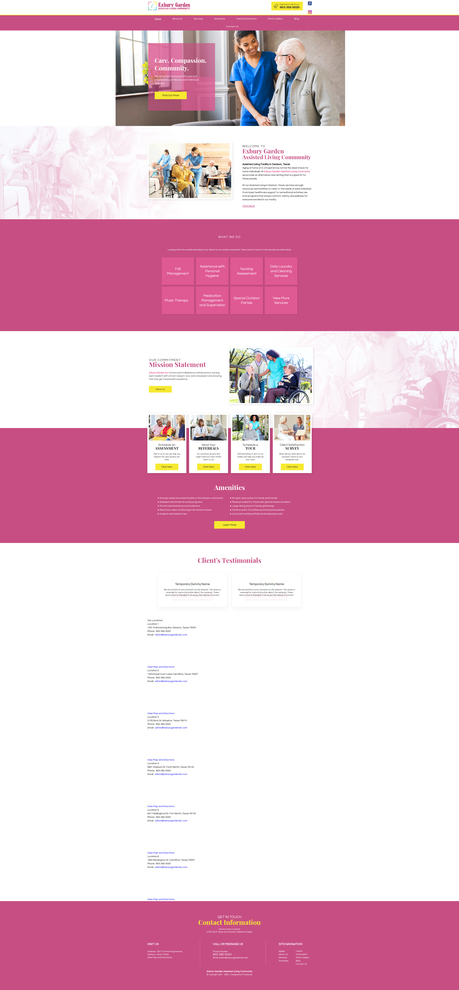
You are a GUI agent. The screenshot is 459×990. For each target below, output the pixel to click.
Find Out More (170, 95)
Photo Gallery (275, 19)
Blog (296, 19)
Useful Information (246, 19)
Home (158, 19)
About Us (177, 19)
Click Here (166, 467)
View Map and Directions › (160, 957)
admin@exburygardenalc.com (171, 635)
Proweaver (247, 975)
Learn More (229, 524)
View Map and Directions (160, 667)
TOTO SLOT (248, 206)
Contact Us (232, 26)
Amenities (219, 19)
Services (198, 19)
